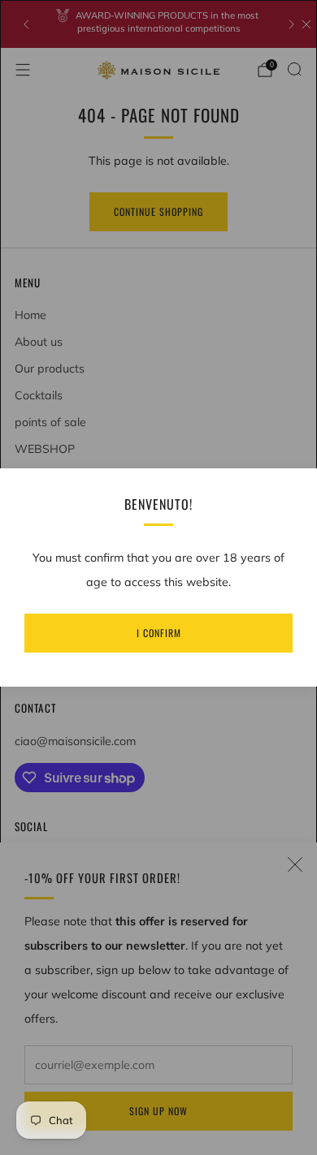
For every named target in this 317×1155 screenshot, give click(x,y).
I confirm (159, 633)
